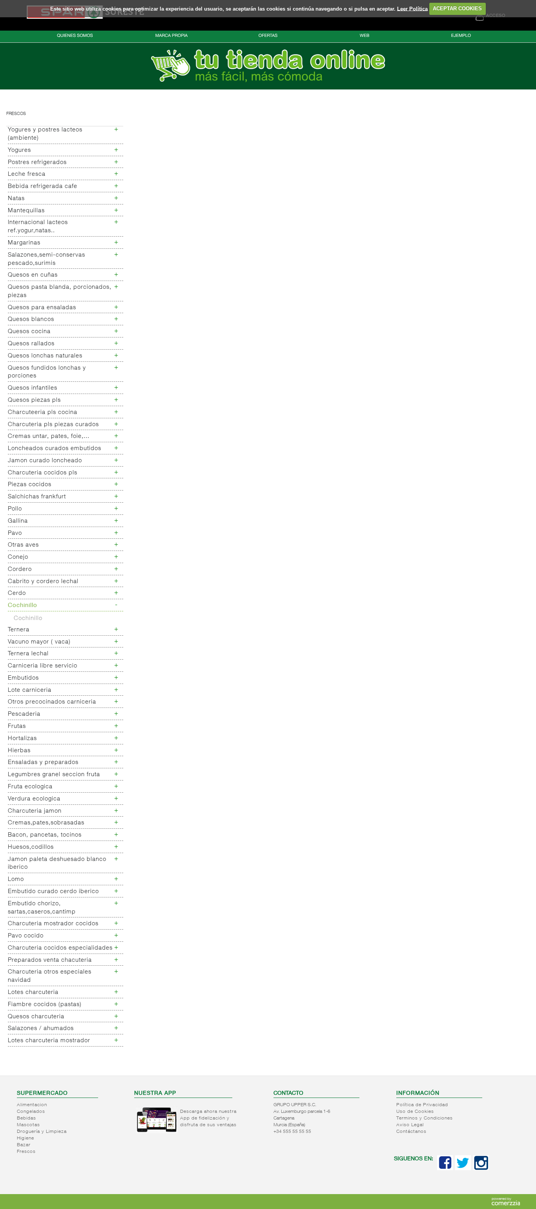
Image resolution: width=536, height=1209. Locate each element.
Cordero (20, 570)
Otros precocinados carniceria (52, 702)
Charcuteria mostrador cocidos (53, 924)
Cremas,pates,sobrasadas (46, 823)
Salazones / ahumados (41, 1029)
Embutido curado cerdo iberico (53, 892)
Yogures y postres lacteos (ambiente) (45, 134)
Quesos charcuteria (36, 1017)
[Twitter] (463, 1168)
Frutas (17, 726)
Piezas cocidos (29, 485)
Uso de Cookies (415, 1111)
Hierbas (19, 751)
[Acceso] (268, 88)
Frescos (16, 114)
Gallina (18, 521)
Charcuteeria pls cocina (42, 413)
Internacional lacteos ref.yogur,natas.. (38, 227)
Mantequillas (26, 211)
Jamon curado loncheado (45, 461)
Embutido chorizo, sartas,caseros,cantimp (42, 908)
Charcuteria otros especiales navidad (49, 976)
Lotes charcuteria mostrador (49, 1041)
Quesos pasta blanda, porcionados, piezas (59, 291)
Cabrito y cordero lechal (43, 582)
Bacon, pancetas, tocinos (45, 835)
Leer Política (412, 8)
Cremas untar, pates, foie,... (48, 436)
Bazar (24, 1145)
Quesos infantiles (32, 388)
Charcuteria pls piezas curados (53, 425)
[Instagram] (481, 1168)
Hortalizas (22, 739)
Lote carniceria (29, 690)
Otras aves (23, 545)
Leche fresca (27, 174)
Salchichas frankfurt (37, 497)
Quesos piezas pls (34, 400)
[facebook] (445, 1168)
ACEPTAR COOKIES (457, 8)
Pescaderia (24, 714)
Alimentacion (32, 1105)
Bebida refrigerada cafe (42, 187)
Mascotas (28, 1125)
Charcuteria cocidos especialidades (60, 948)
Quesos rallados (31, 344)
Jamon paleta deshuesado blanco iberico (57, 864)
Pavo (15, 533)
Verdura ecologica (34, 799)
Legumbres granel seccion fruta (54, 775)
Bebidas (26, 1118)
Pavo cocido (26, 936)
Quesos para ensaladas (42, 308)
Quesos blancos (31, 320)
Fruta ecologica (30, 787)
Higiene (25, 1138)
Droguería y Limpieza (42, 1131)
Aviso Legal (410, 1125)
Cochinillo (22, 606)
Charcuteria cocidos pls (42, 473)
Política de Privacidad (422, 1105)
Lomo (16, 880)
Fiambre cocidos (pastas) (45, 1005)
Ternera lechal (28, 654)
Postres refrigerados (37, 163)
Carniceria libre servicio (42, 666)
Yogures (19, 150)
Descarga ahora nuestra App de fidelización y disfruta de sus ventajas (208, 1118)
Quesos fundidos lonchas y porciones (47, 372)
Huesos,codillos (31, 847)
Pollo (15, 509)
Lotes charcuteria (33, 993)
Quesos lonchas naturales (45, 356)
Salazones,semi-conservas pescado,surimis (46, 259)
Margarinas (24, 243)
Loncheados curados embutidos (54, 449)
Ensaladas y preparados (43, 763)
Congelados (31, 1111)
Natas (16, 199)
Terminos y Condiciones (424, 1118)
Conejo (18, 557)
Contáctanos (411, 1131)
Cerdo (17, 593)
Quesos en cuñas (33, 275)
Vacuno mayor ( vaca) (39, 642)
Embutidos (23, 678)
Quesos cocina (29, 332)
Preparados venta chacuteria (50, 960)
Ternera (18, 630)
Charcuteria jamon (35, 811)
